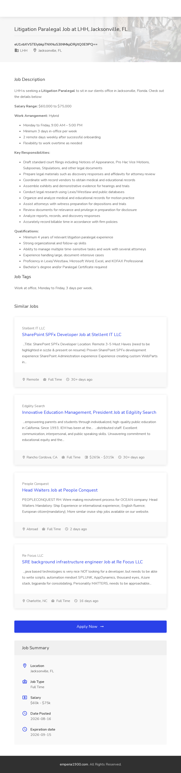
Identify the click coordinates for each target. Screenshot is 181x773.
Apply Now (87, 626)
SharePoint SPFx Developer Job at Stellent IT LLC (71, 335)
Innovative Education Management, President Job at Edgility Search (89, 412)
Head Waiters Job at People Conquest (60, 490)
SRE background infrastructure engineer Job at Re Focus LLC (82, 562)
